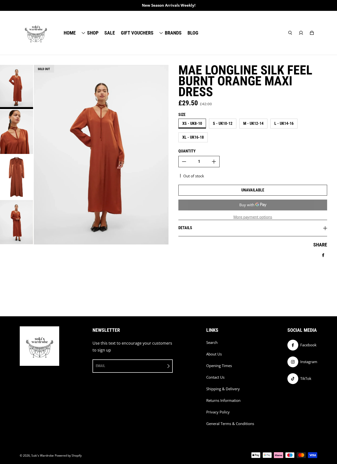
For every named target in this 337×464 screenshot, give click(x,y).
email (100, 366)
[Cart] (311, 32)
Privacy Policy (218, 412)
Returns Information (223, 400)
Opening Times (219, 365)
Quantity (187, 151)
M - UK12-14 (253, 123)
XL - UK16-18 (193, 137)
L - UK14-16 (284, 123)
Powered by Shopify (68, 455)
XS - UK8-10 (192, 123)
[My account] (301, 32)
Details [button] (185, 227)
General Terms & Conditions (230, 423)
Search (212, 342)
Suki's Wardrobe (42, 455)
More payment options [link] (252, 217)
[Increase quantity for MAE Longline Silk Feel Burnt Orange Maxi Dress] (213, 161)
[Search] (290, 32)
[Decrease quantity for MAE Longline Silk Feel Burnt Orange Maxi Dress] (184, 161)
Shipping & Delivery (223, 388)
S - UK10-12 (222, 123)
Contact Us (215, 377)
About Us (214, 354)
